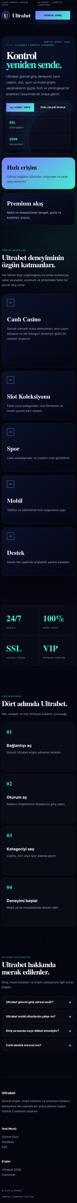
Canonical (8, 1174)
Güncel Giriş (53, 15)
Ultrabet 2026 (11, 1169)
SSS (4, 1147)
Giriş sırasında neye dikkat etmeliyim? (32, 1031)
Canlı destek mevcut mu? (23, 1045)
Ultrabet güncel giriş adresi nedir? (30, 1002)
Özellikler (8, 1142)
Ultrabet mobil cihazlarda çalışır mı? (31, 1016)
